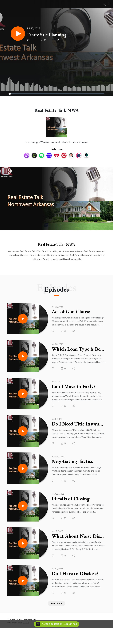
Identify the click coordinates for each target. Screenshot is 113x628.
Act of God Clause (71, 311)
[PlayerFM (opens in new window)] (64, 155)
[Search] (104, 4)
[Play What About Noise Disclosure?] (23, 543)
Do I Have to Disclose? (75, 573)
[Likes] (28, 40)
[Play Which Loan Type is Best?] (23, 356)
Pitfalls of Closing (71, 499)
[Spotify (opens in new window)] (41, 155)
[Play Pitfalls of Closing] (23, 506)
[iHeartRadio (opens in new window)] (56, 155)
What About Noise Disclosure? (79, 536)
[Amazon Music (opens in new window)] (49, 155)
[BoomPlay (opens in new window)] (86, 155)
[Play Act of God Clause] (23, 319)
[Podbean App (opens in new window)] (34, 155)
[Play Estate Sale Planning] (18, 33)
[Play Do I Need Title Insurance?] (23, 431)
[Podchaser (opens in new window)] (78, 155)
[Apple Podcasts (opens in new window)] (26, 155)
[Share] (58, 40)
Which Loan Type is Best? (79, 349)
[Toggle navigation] (110, 3)
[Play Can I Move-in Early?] (23, 393)
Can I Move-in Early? (73, 386)
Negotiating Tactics (72, 461)
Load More (56, 603)
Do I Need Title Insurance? (79, 424)
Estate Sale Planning (46, 35)
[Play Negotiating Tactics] (23, 468)
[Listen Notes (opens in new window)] (71, 155)
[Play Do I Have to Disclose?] (23, 580)
